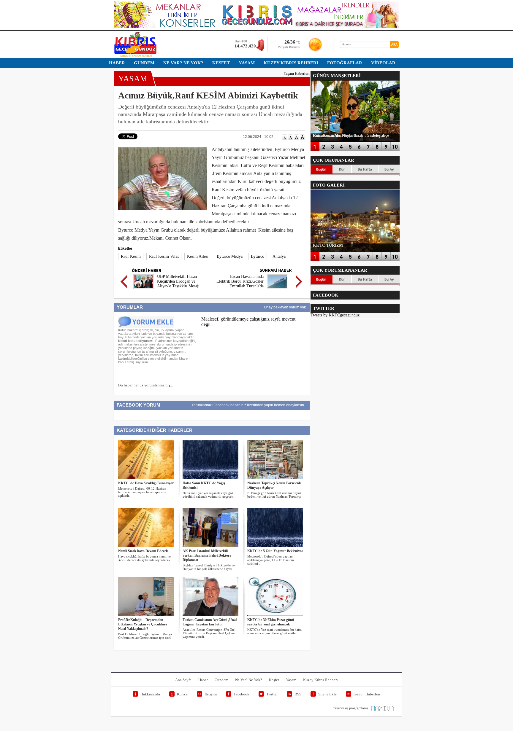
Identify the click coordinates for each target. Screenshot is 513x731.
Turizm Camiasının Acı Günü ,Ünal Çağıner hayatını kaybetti (210, 622)
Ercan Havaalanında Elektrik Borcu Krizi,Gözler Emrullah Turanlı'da (240, 281)
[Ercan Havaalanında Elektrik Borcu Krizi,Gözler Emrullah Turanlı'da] (277, 289)
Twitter (272, 694)
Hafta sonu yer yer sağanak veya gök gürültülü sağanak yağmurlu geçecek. (208, 494)
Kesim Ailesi (197, 256)
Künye (182, 694)
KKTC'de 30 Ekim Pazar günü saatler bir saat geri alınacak (270, 622)
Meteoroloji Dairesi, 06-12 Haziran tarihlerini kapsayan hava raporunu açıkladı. (142, 492)
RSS (297, 694)
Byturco (257, 256)
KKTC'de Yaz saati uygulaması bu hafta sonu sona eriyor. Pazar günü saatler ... (274, 631)
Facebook (241, 694)
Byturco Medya (230, 256)
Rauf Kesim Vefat (164, 256)
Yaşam (291, 680)
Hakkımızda (150, 694)
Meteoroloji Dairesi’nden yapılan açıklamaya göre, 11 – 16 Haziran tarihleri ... (270, 560)
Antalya (279, 256)
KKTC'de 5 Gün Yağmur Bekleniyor (275, 551)
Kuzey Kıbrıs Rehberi (320, 680)
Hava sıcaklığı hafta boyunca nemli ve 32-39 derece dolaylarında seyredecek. (144, 558)
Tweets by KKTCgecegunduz (335, 315)
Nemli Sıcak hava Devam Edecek (143, 551)
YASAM (132, 78)
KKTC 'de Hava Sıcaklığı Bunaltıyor (146, 483)
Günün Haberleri (367, 694)
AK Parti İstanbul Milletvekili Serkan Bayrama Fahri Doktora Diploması (207, 555)
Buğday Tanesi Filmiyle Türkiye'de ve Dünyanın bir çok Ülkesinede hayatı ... (209, 567)
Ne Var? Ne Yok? (248, 680)
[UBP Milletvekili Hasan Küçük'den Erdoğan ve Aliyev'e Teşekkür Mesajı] (143, 289)
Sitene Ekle (327, 694)
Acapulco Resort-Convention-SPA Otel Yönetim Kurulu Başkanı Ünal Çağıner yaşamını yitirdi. (209, 633)
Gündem (221, 680)
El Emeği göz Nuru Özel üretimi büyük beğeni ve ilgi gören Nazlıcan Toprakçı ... (274, 496)
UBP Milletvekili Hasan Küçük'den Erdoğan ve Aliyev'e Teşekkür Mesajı (178, 281)
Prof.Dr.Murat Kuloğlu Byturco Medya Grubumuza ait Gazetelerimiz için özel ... (145, 637)
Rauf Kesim (131, 256)
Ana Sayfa (183, 680)
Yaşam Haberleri (297, 73)
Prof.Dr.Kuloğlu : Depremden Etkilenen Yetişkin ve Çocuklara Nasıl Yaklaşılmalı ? (142, 624)
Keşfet (274, 680)
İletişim (211, 694)
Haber (203, 680)
